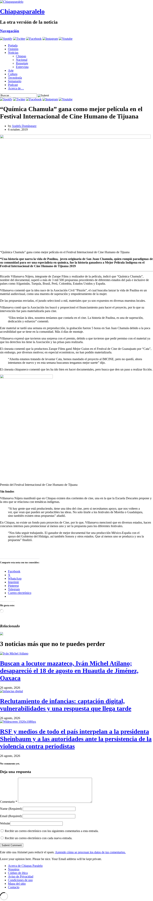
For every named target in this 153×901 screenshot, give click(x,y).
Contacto (13, 887)
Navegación (9, 31)
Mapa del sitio (17, 883)
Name (11, 808)
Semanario (14, 81)
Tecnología (15, 77)
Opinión (13, 49)
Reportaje (22, 63)
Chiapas (21, 56)
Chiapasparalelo (22, 11)
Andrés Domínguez (24, 126)
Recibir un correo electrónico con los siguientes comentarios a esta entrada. (52, 831)
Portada (13, 45)
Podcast (13, 84)
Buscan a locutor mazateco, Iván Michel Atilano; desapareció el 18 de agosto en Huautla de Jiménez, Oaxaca (69, 671)
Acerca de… (16, 88)
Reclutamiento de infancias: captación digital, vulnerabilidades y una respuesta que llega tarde (65, 704)
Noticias (13, 52)
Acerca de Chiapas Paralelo (25, 865)
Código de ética (18, 873)
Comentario (8, 801)
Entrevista (22, 67)
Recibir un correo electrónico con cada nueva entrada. (38, 838)
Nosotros (13, 869)
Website (5, 823)
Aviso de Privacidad (20, 876)
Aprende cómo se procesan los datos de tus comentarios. (90, 852)
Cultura (12, 74)
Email (11, 816)
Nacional (21, 59)
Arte (11, 70)
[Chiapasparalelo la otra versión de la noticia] (76, 2)
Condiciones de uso (20, 880)
